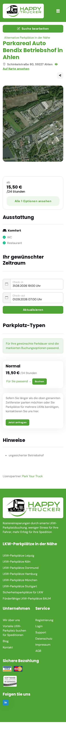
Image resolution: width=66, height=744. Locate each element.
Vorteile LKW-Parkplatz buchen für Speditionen (14, 630)
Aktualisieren (33, 310)
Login (39, 626)
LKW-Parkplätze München (20, 580)
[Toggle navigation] (58, 11)
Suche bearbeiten (35, 29)
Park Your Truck (32, 476)
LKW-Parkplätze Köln (16, 561)
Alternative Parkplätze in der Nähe (27, 38)
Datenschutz (43, 638)
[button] (60, 75)
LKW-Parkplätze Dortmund (20, 568)
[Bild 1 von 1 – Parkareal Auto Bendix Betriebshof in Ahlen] (33, 124)
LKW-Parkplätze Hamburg (20, 574)
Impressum (42, 645)
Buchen (39, 381)
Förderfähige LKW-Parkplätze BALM (27, 598)
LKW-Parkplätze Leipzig (18, 555)
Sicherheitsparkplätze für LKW (23, 592)
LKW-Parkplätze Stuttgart (20, 586)
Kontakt (8, 647)
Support (40, 632)
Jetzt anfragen (17, 422)
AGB (38, 651)
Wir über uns (11, 620)
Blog (6, 641)
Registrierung (44, 620)
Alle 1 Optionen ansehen (33, 201)
